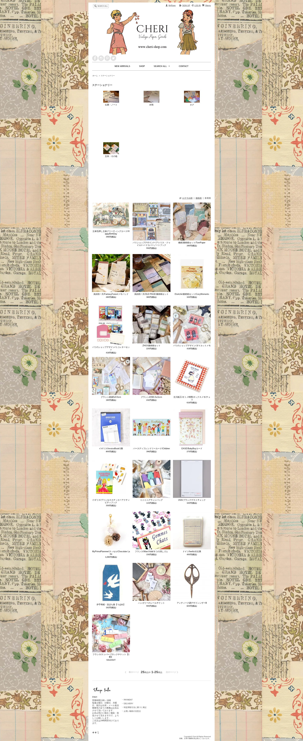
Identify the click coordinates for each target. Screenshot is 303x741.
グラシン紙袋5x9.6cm (111, 397)
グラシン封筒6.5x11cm (151, 397)
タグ (192, 105)
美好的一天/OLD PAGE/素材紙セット (151, 294)
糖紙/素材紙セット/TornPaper (191, 242)
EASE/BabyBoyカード (191, 448)
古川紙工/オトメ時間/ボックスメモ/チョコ (191, 398)
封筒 (151, 105)
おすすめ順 (187, 198)
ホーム (95, 76)
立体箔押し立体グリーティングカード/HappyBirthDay (110, 232)
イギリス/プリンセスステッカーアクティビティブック (111, 501)
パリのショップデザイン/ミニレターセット (111, 348)
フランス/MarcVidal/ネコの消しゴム (151, 551)
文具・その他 (111, 156)
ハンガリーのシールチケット (151, 603)
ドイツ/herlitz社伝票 (192, 551)
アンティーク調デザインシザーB (192, 603)
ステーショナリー (108, 76)
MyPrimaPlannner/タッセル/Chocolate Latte (111, 552)
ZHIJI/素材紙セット (151, 345)
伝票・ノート (111, 105)
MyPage (172, 5)
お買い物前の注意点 (132, 711)
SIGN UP (186, 5)
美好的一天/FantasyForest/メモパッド (110, 294)
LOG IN (197, 5)
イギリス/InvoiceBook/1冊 (111, 448)
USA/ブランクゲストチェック (192, 500)
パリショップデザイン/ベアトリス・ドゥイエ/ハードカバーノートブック (151, 243)
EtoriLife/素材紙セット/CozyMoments (192, 294)
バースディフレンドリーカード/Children (151, 448)
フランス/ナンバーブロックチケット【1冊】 (111, 655)
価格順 (199, 198)
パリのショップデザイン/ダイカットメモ (192, 345)
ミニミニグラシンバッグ (151, 500)
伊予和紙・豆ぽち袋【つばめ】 (111, 604)
